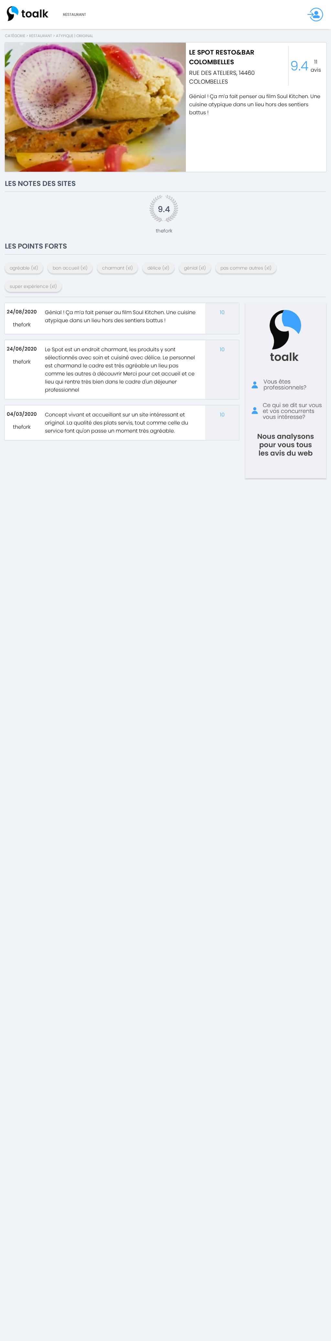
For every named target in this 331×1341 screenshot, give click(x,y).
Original (84, 35)
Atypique (64, 35)
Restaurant (74, 14)
